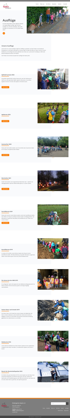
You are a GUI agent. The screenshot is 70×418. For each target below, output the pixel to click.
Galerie (59, 4)
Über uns (42, 4)
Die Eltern (48, 4)
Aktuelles (54, 4)
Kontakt (65, 4)
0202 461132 (19, 409)
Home (37, 4)
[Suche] (67, 403)
